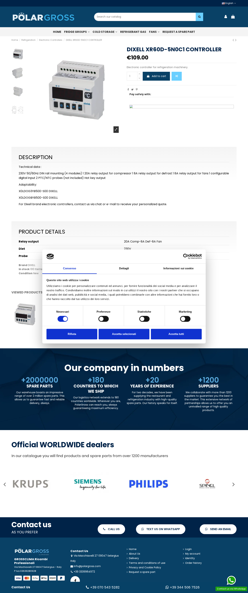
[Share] (128, 89)
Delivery (134, 558)
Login (188, 549)
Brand (23, 265)
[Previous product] (234, 40)
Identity (190, 558)
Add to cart (159, 76)
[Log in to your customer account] (225, 17)
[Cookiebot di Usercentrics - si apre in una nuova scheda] (186, 256)
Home (133, 549)
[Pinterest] (137, 89)
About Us (134, 553)
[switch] (103, 319)
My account (192, 553)
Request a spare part (142, 572)
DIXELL (31, 265)
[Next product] (236, 40)
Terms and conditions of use (147, 563)
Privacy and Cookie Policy (145, 567)
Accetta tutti (176, 333)
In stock (24, 269)
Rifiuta (72, 333)
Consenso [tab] (69, 268)
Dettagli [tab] (124, 268)
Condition (25, 273)
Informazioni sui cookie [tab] (178, 268)
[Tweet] (132, 89)
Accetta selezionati (124, 333)
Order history (193, 563)
